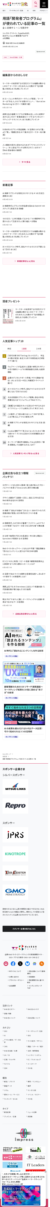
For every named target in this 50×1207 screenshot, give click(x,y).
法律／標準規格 (33, 1051)
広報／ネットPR (9, 1059)
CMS (5, 1046)
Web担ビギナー (9, 1009)
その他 (30, 1068)
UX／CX (7, 1055)
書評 (29, 1086)
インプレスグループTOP (34, 987)
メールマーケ (32, 1064)
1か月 (38, 349)
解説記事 (7, 1112)
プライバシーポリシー (16, 980)
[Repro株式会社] (15, 806)
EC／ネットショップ (34, 1059)
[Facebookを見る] (13, 963)
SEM (5, 1068)
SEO (4, 10)
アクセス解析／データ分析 (12, 1041)
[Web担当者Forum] (24, 948)
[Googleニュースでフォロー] (34, 963)
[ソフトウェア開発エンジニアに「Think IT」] (36, 1150)
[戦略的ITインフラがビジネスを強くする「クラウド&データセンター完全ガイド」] (12, 1150)
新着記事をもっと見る (26, 261)
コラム (6, 1090)
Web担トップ (7, 754)
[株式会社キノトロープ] (15, 854)
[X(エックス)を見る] (20, 963)
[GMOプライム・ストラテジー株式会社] (15, 892)
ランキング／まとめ (10, 1099)
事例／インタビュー (34, 1081)
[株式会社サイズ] (15, 873)
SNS (34, 10)
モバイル (7, 1064)
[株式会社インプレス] (24, 1135)
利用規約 (32, 977)
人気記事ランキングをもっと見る (26, 453)
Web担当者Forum (11, 4)
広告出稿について (34, 1018)
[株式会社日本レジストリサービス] (15, 834)
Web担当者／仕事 (10, 1051)
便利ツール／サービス (11, 1094)
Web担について (9, 1018)
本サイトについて (15, 971)
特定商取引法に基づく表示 (35, 981)
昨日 (9, 349)
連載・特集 (7, 1013)
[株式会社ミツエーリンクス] (15, 786)
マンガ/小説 (32, 1090)
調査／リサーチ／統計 (35, 1046)
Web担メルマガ (33, 1009)
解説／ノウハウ (9, 1081)
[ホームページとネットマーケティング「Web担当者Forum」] (12, 1158)
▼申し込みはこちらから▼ (12, 1184)
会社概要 (12, 986)
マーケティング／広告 (16, 10)
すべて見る (26, 162)
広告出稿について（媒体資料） (36, 972)
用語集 (5, 756)
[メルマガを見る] (6, 963)
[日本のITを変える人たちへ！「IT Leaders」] (36, 1166)
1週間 (24, 349)
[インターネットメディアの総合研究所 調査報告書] (36, 1158)
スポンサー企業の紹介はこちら (24, 929)
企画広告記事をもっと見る (26, 613)
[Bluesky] (27, 963)
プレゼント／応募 (10, 1116)
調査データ (8, 1086)
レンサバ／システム (34, 1055)
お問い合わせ (14, 977)
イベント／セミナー (34, 1094)
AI (28, 10)
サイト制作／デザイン (35, 1041)
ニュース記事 (32, 1112)
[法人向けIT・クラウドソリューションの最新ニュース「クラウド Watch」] (12, 1166)
